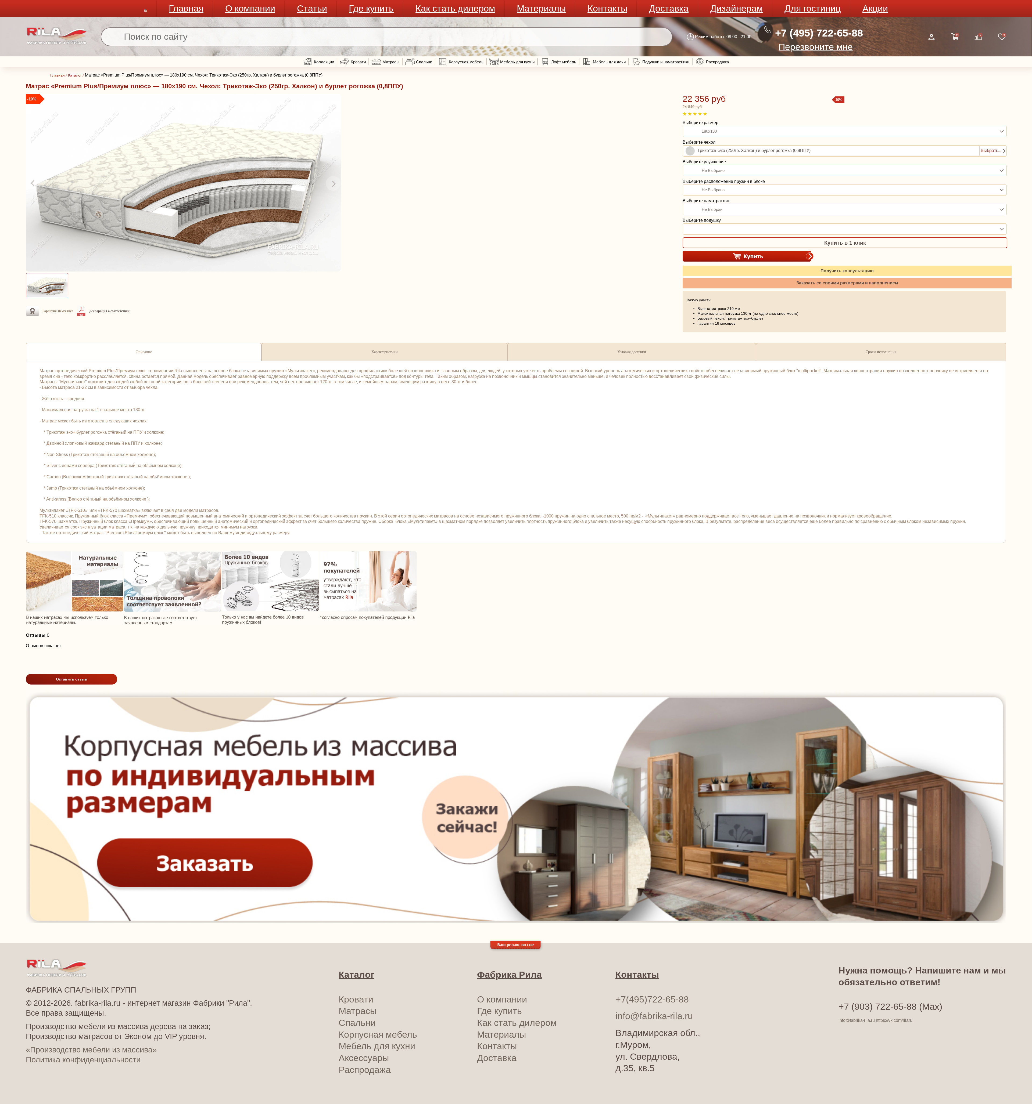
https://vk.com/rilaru (894, 1020)
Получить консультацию (847, 271)
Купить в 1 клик (845, 243)
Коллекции (324, 62)
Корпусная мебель (466, 62)
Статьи (312, 8)
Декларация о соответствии (109, 311)
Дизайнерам (736, 8)
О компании (250, 8)
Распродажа (717, 62)
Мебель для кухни (517, 62)
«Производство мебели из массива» (91, 1049)
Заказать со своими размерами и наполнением (847, 283)
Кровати (358, 62)
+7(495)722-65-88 (652, 999)
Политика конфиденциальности (83, 1059)
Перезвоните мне (816, 47)
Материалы (541, 8)
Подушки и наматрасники (665, 62)
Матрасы (390, 62)
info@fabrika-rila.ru (654, 1016)
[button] (33, 183)
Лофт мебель (563, 62)
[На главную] (57, 43)
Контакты (607, 8)
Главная (186, 8)
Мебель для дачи (609, 62)
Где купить (371, 8)
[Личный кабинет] (931, 37)
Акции (875, 8)
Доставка (669, 8)
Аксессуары (364, 1058)
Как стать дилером (455, 8)
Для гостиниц (812, 8)
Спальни (424, 62)
